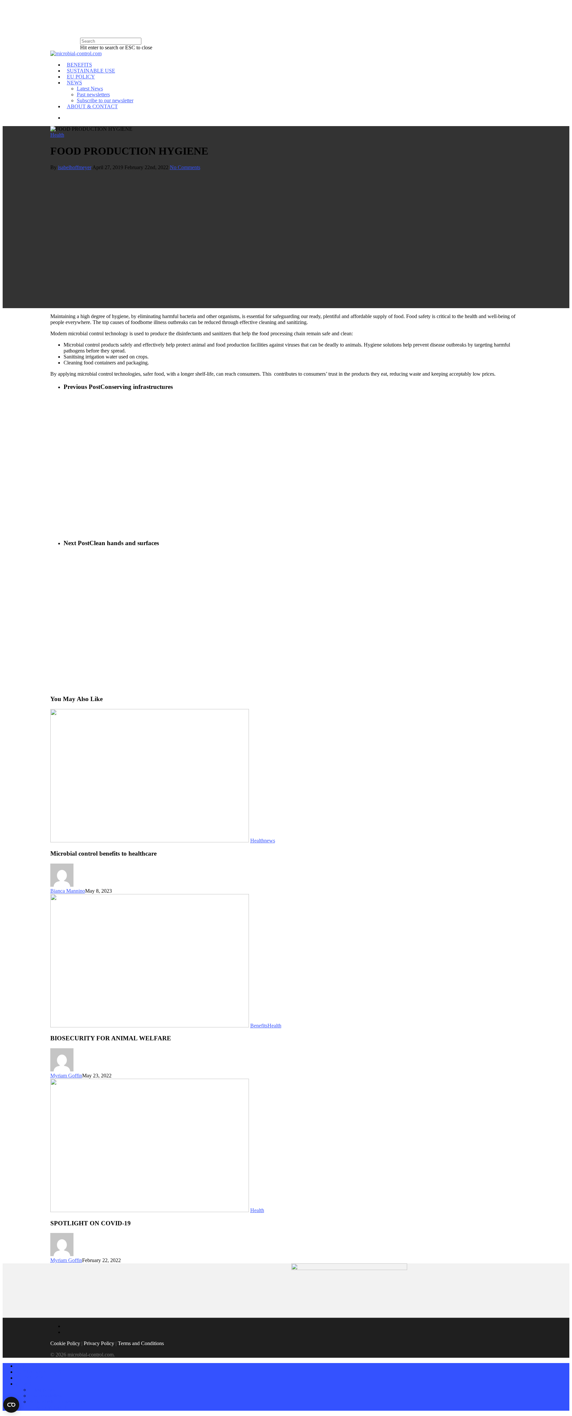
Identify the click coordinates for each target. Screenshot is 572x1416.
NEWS (74, 82)
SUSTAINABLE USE (91, 70)
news (269, 840)
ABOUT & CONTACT (92, 106)
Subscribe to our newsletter (105, 100)
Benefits (258, 1025)
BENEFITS (79, 65)
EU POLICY (81, 76)
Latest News (90, 88)
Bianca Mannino (67, 891)
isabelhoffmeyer (74, 167)
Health (57, 135)
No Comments (185, 167)
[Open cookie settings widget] (11, 1405)
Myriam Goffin (66, 1075)
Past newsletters (93, 94)
